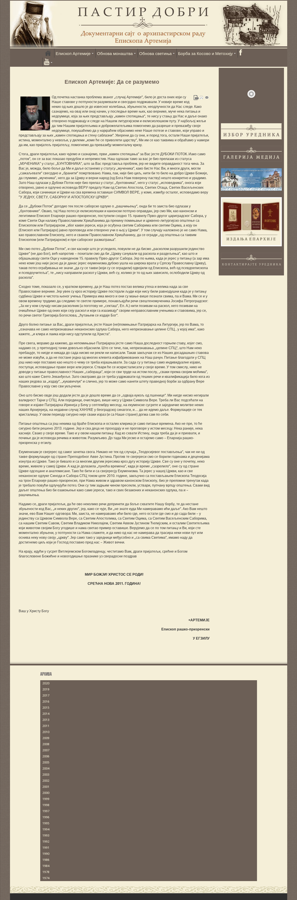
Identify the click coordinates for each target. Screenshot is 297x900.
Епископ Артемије (73, 53)
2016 (45, 701)
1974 (45, 878)
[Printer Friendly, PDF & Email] (201, 97)
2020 (45, 683)
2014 (45, 714)
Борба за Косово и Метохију (205, 53)
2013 (45, 720)
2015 (45, 708)
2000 (45, 793)
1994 (45, 829)
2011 (45, 726)
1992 (45, 841)
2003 (45, 775)
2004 (45, 768)
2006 (45, 756)
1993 (45, 835)
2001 (45, 787)
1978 (45, 872)
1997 (45, 811)
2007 (45, 750)
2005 (45, 762)
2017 (45, 695)
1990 (45, 854)
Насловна (48, 53)
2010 (45, 732)
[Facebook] (240, 53)
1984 (45, 866)
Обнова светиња (155, 53)
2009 (45, 738)
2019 (45, 689)
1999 (45, 799)
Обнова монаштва (115, 53)
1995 (45, 823)
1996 (45, 817)
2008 (45, 744)
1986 (45, 860)
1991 (45, 848)
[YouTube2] (48, 62)
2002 (45, 781)
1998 (45, 805)
